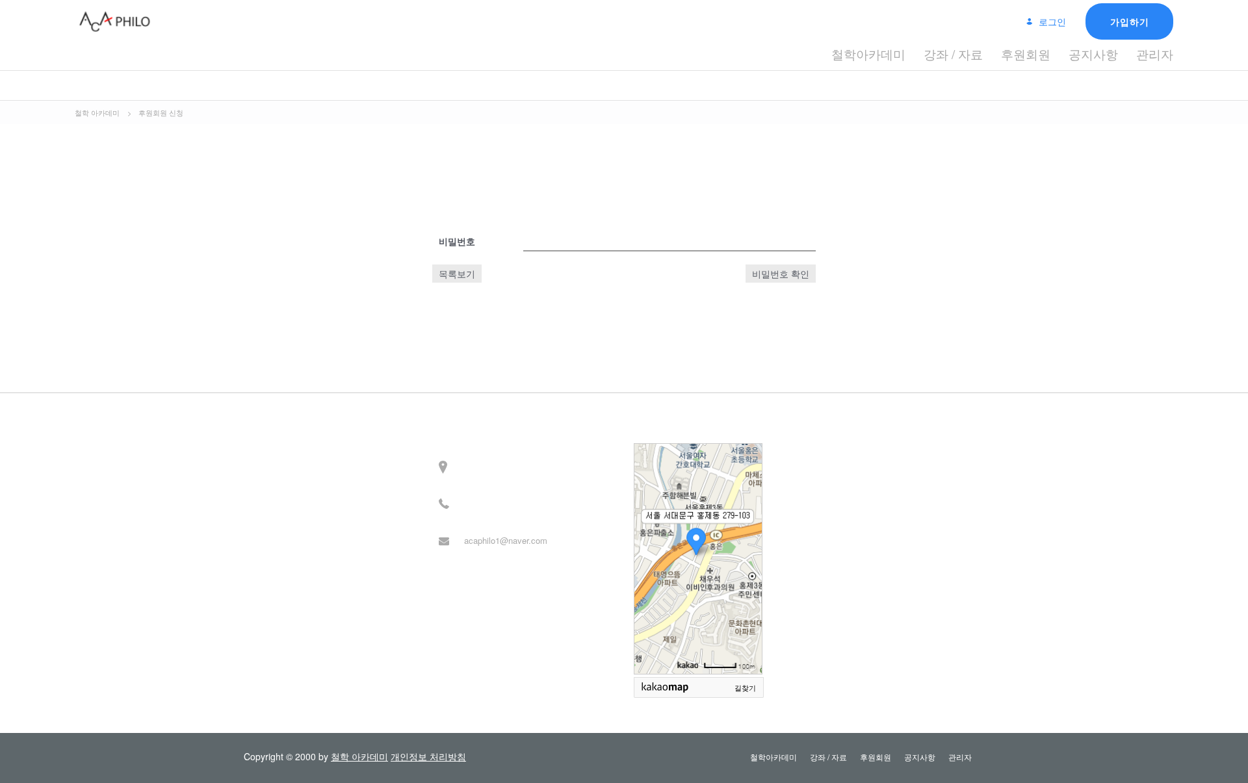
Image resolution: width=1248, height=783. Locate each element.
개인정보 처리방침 (428, 756)
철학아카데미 (868, 53)
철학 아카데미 (359, 756)
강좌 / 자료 (953, 53)
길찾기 (745, 688)
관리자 (1154, 53)
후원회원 (1025, 53)
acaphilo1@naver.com (505, 540)
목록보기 (457, 273)
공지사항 (1093, 53)
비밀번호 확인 (780, 273)
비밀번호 (457, 241)
